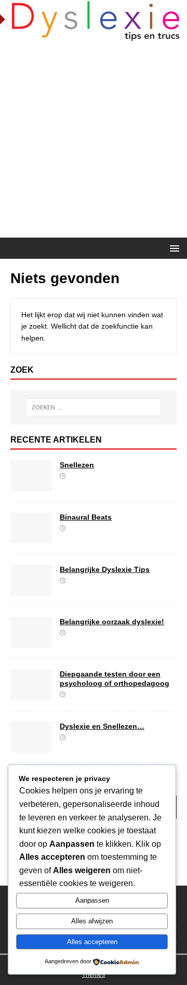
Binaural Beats (86, 517)
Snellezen (77, 465)
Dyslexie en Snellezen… (102, 726)
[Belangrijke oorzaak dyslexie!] (31, 642)
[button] (172, 247)
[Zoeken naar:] (93, 407)
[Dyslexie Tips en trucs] (93, 35)
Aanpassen (92, 900)
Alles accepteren (92, 942)
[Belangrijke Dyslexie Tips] (31, 589)
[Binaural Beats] (31, 537)
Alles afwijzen (92, 921)
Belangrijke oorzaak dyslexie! (112, 622)
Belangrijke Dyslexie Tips (105, 569)
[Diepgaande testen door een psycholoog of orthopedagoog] (31, 694)
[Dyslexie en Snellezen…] (31, 746)
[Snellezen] (31, 485)
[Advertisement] (93, 139)
